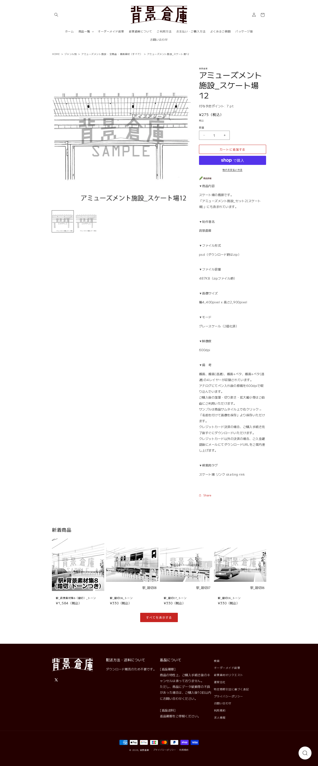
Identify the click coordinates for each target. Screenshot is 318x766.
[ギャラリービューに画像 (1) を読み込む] (63, 221)
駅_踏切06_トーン (229, 597)
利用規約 (220, 710)
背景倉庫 (144, 750)
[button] (56, 15)
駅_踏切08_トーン (121, 597)
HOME (56, 54)
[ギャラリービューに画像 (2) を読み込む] (86, 221)
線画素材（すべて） (131, 54)
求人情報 (220, 717)
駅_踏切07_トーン (175, 597)
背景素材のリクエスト (228, 675)
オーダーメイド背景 (227, 668)
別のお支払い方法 (233, 169)
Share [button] (207, 495)
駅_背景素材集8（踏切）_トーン (76, 597)
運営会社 (220, 682)
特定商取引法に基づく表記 (231, 689)
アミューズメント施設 (93, 54)
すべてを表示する (159, 617)
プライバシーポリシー (228, 696)
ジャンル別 (70, 54)
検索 (217, 661)
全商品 (113, 54)
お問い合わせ (222, 703)
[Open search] (305, 753)
